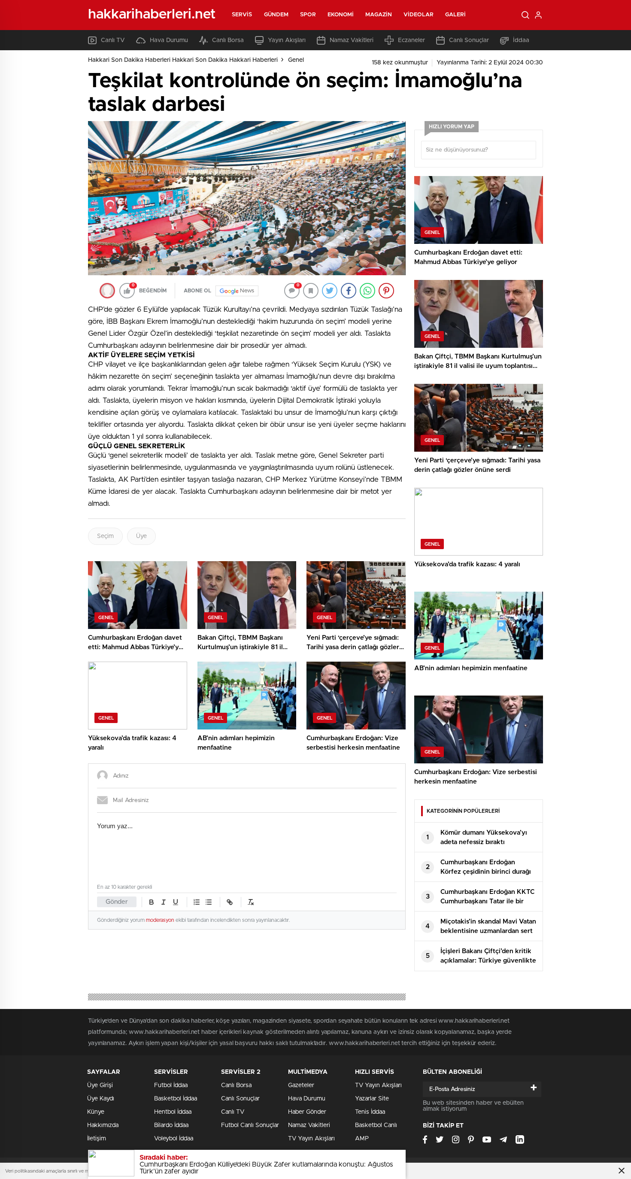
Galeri (455, 15)
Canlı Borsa (228, 40)
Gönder (117, 902)
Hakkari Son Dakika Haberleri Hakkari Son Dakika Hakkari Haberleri (183, 60)
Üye (141, 536)
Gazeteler (301, 1085)
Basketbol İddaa (175, 1099)
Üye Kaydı (100, 1099)
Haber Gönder (307, 1112)
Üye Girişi (100, 1085)
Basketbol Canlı (376, 1125)
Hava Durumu (169, 40)
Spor (308, 15)
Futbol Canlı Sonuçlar (250, 1125)
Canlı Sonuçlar (469, 40)
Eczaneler (411, 40)
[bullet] (209, 902)
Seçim (105, 536)
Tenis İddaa (370, 1112)
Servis (242, 15)
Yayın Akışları (287, 40)
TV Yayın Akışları (311, 1139)
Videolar (418, 15)
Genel (296, 60)
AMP (362, 1139)
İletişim (96, 1139)
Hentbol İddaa (172, 1112)
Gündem (276, 15)
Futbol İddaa (171, 1085)
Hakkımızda (102, 1125)
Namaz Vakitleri (351, 40)
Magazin (378, 15)
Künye (95, 1112)
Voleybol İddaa (173, 1139)
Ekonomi (341, 15)
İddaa (521, 40)
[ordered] (197, 902)
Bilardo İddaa (171, 1125)
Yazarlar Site (372, 1099)
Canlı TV (113, 40)
